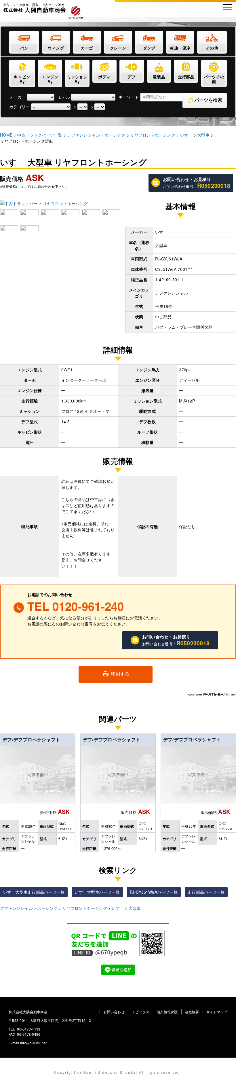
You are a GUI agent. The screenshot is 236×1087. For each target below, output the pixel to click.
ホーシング (47, 908)
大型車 (134, 908)
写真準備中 (38, 774)
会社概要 (192, 1011)
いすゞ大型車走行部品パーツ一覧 (34, 892)
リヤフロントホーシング (84, 908)
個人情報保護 (167, 1011)
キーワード (129, 97)
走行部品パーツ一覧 (206, 892)
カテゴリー (19, 106)
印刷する (119, 673)
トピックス (140, 1011)
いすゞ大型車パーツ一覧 (97, 892)
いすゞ (118, 908)
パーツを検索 (207, 100)
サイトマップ (217, 1011)
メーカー (17, 97)
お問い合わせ (114, 1011)
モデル (64, 97)
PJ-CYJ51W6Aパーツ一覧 (154, 892)
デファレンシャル (16, 908)
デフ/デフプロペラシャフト (31, 739)
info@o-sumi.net (33, 1042)
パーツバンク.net (211, 694)
